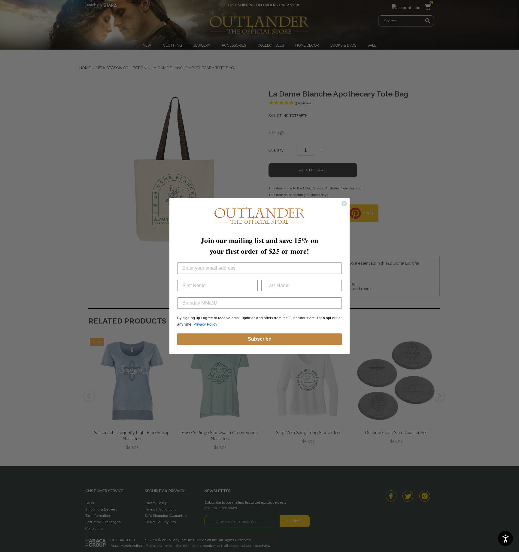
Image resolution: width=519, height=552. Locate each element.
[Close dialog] (344, 204)
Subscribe (259, 339)
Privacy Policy (205, 324)
